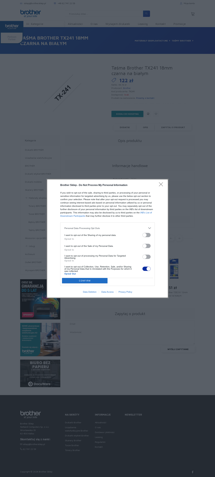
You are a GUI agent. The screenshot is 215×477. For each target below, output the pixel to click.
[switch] (146, 235)
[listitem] (107, 228)
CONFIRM (85, 281)
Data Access (107, 292)
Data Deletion (89, 292)
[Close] (162, 185)
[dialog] (107, 238)
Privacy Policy (125, 292)
